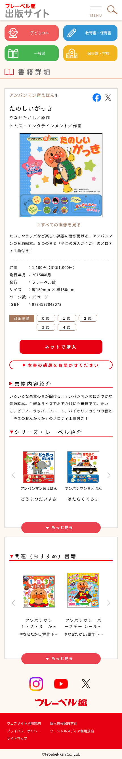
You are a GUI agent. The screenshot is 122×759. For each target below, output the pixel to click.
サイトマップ (17, 738)
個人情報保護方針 (63, 723)
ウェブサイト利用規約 (24, 723)
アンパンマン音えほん (32, 95)
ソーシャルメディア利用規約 (72, 730)
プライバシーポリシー (24, 730)
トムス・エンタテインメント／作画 (45, 125)
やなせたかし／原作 (29, 117)
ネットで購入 (61, 347)
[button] (13, 475)
